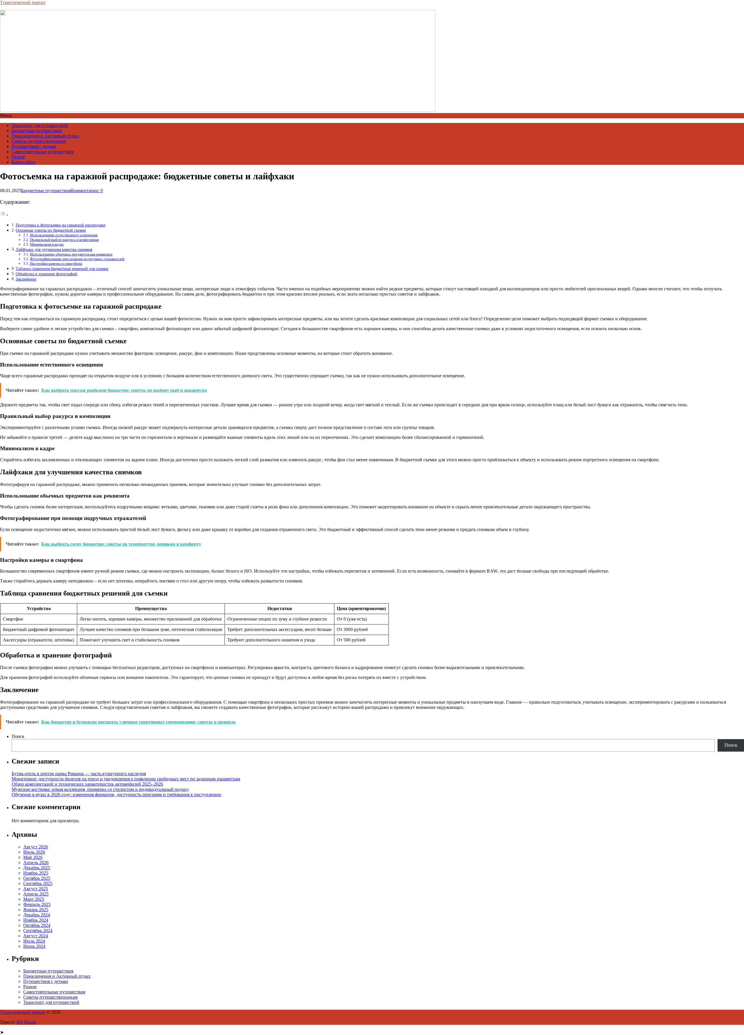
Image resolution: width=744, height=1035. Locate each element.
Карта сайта (23, 162)
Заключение (26, 279)
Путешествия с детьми (34, 146)
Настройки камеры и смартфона (56, 263)
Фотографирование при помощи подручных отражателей (77, 259)
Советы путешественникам (39, 141)
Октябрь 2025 (36, 878)
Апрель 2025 (36, 893)
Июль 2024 (34, 941)
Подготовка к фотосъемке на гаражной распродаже (60, 225)
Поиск (18, 736)
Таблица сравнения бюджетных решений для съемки (62, 268)
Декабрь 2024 (36, 914)
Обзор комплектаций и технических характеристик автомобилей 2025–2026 (87, 784)
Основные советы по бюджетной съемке (51, 230)
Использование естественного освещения (64, 235)
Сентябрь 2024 (37, 930)
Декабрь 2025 (36, 867)
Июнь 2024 (34, 946)
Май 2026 (32, 857)
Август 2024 (35, 935)
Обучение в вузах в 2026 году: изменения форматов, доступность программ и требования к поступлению (116, 794)
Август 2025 (35, 888)
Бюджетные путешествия (37, 130)
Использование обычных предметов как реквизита (71, 254)
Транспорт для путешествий (40, 125)
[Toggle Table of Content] (4, 214)
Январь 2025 (35, 909)
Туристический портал (22, 2)
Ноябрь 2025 (35, 872)
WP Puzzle (26, 1022)
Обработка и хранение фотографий (46, 273)
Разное (18, 156)
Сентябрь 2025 (37, 883)
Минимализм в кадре (47, 244)
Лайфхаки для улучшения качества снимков (54, 249)
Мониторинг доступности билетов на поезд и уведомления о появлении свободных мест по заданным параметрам (126, 778)
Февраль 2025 (37, 904)
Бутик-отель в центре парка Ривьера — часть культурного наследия (79, 773)
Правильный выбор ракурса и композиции (64, 239)
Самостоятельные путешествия (43, 151)
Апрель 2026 (36, 862)
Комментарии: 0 (87, 190)
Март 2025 (33, 899)
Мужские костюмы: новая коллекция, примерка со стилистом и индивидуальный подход (100, 789)
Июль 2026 (34, 852)
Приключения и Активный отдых (45, 135)
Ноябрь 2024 (35, 920)
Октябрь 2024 (36, 925)
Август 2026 (35, 846)
